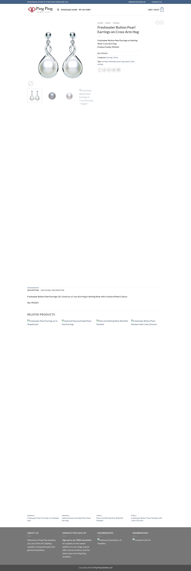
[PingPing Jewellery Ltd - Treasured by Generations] (40, 9)
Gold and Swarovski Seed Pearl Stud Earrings (76, 519)
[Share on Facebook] (100, 70)
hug (123, 61)
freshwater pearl (114, 61)
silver (132, 61)
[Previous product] (162, 22)
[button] (156, 9)
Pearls (116, 23)
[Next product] (157, 22)
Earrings (109, 57)
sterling (100, 64)
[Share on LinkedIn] (118, 70)
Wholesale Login (69, 10)
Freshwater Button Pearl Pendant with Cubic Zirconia (146, 519)
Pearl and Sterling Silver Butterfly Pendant (109, 519)
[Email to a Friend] (109, 70)
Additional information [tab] (52, 290)
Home (100, 23)
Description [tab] (33, 290)
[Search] (58, 9)
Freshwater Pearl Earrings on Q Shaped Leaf (43, 519)
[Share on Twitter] (104, 70)
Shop (108, 23)
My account (85, 10)
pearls (127, 61)
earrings (105, 61)
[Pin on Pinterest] (114, 70)
